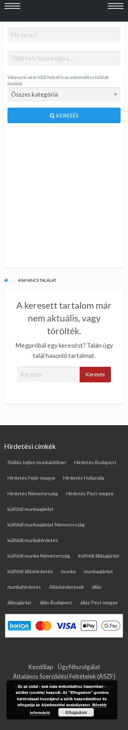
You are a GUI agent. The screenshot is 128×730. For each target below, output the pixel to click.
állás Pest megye (99, 602)
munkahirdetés (24, 587)
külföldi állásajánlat (98, 556)
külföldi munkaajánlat (30, 509)
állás (97, 587)
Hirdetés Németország (32, 493)
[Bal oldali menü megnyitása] (12, 11)
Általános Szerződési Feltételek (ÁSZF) (64, 676)
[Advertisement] (64, 198)
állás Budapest (56, 602)
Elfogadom (76, 712)
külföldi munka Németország (38, 556)
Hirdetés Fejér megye (31, 478)
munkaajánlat (98, 571)
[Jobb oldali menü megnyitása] (115, 11)
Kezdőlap (40, 667)
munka (68, 571)
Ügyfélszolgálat (79, 667)
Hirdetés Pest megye (89, 493)
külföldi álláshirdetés (30, 571)
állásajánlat (19, 602)
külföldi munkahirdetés (32, 540)
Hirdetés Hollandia (83, 478)
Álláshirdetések (66, 587)
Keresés (67, 115)
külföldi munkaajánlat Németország (46, 524)
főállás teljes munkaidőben (36, 462)
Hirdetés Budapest (95, 462)
